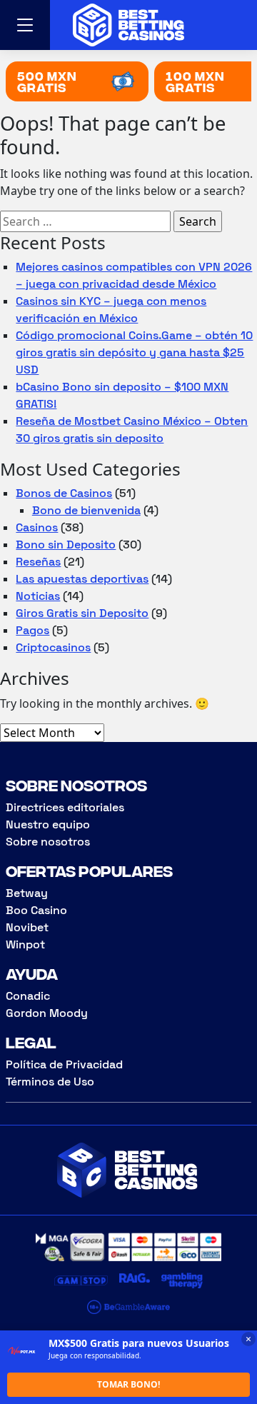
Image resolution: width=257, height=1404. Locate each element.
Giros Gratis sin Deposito (82, 613)
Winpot (25, 944)
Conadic (28, 995)
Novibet (27, 927)
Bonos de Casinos (64, 493)
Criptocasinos (53, 647)
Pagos (32, 630)
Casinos (37, 527)
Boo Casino (36, 910)
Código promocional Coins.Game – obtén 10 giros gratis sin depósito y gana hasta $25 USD (134, 352)
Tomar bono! (128, 1384)
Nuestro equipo (48, 824)
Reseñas (38, 561)
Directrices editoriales (65, 807)
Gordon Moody (47, 1013)
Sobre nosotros (48, 841)
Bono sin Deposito (66, 544)
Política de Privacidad (64, 1064)
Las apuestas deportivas (82, 578)
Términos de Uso (50, 1081)
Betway (27, 893)
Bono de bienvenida (86, 510)
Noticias (38, 595)
